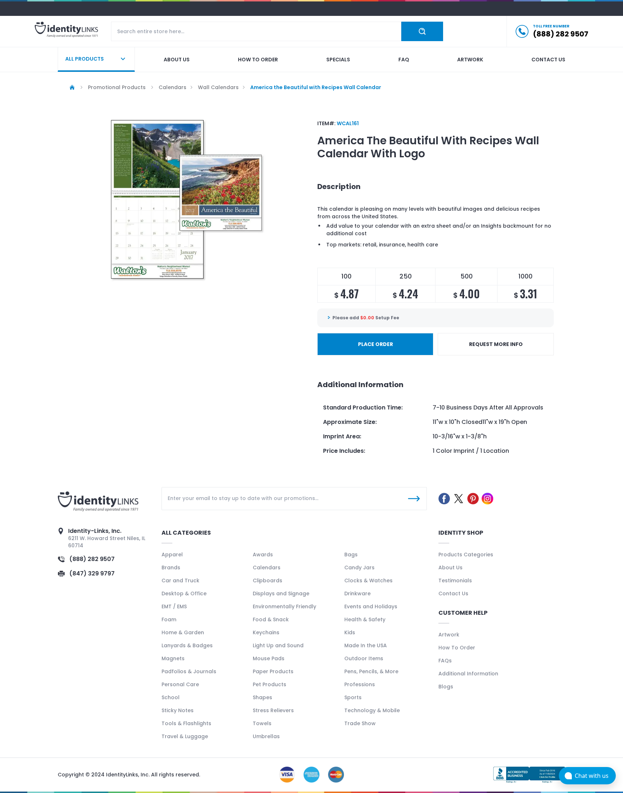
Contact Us (453, 593)
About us (177, 59)
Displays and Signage (281, 593)
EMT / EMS (174, 606)
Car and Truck (180, 580)
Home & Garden (183, 632)
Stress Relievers (273, 710)
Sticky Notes (178, 710)
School (171, 697)
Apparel (172, 554)
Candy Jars (359, 567)
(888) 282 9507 (92, 559)
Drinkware (357, 593)
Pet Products (269, 684)
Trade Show (360, 723)
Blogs (445, 686)
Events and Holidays (370, 606)
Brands (171, 567)
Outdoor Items (363, 658)
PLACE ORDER (375, 344)
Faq (403, 59)
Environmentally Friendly (284, 606)
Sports (353, 697)
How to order (258, 59)
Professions (359, 684)
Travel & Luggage (185, 736)
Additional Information (468, 673)
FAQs (445, 660)
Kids (349, 632)
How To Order (456, 647)
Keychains (266, 632)
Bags (351, 554)
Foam (169, 619)
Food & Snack (271, 619)
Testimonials (455, 580)
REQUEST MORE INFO (496, 344)
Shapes (262, 697)
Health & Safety (364, 619)
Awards (263, 554)
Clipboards (267, 580)
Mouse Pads (268, 658)
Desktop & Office (184, 593)
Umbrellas (266, 736)
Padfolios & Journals (189, 671)
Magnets (173, 658)
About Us (450, 567)
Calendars (266, 567)
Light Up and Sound (278, 645)
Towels (262, 723)
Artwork (470, 59)
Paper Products (273, 671)
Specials (338, 59)
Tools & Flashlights (186, 723)
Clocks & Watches (368, 580)
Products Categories (465, 554)
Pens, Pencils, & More (371, 671)
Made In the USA (365, 645)
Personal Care (180, 684)
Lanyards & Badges (187, 645)
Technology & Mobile (372, 710)
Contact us (548, 59)
